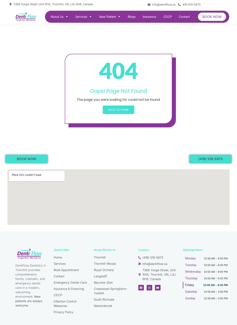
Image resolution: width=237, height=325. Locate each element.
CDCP (167, 16)
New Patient (107, 16)
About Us (57, 16)
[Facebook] (141, 287)
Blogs (132, 16)
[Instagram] (149, 287)
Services (81, 16)
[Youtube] (158, 287)
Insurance (149, 16)
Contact (184, 16)
